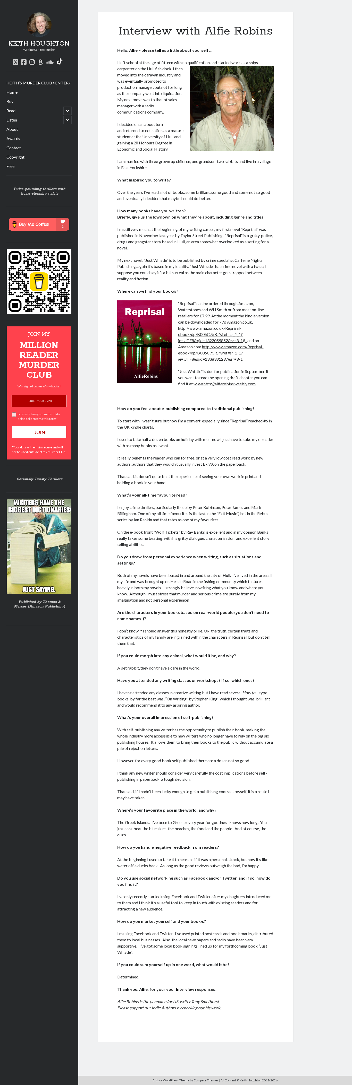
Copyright (15, 156)
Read (10, 110)
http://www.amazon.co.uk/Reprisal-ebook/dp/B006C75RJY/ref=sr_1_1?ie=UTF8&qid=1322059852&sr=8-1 (210, 334)
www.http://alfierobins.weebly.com (225, 383)
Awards (13, 138)
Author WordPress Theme (171, 1080)
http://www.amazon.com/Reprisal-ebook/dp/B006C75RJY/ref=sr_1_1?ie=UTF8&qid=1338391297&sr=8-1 (220, 352)
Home (12, 92)
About (12, 129)
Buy (9, 101)
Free (10, 166)
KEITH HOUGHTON (39, 44)
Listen (11, 119)
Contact (13, 147)
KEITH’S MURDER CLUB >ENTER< (38, 82)
